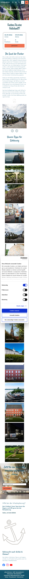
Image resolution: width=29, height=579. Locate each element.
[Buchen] (26, 2)
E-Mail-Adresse (9, 481)
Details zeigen (20, 306)
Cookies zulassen (14, 310)
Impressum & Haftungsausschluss (12, 575)
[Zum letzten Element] (12, 131)
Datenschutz (10, 573)
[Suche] (19, 2)
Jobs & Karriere (8, 572)
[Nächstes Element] (16, 131)
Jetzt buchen (15, 45)
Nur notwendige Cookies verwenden (14, 319)
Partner (6, 577)
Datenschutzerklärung (16, 492)
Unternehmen (20, 577)
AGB (14, 572)
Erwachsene (7, 42)
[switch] (25, 290)
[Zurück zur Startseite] (5, 2)
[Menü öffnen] (22, 2)
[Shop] (13, 2)
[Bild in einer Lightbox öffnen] (14, 116)
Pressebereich (12, 577)
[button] (15, 36)
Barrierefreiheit (17, 573)
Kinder (16, 42)
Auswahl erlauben (14, 315)
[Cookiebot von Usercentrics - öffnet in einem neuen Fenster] (20, 258)
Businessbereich (20, 572)
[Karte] (16, 2)
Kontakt (22, 575)
